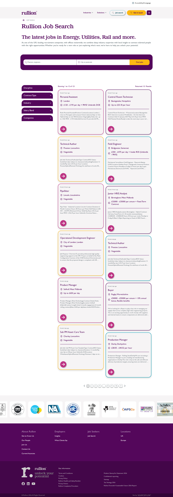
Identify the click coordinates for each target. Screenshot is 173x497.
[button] (125, 386)
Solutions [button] (100, 13)
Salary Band (29, 110)
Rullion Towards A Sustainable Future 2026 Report (120, 485)
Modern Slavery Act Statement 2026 (115, 473)
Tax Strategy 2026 (109, 482)
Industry (27, 103)
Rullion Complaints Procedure (68, 486)
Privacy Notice (63, 483)
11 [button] (121, 386)
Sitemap (106, 479)
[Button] (63, 129)
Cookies (61, 476)
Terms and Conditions (65, 473)
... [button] (103, 386)
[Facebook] (24, 483)
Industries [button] (87, 13)
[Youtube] (34, 483)
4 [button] (99, 386)
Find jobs (139, 62)
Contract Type (30, 95)
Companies (29, 118)
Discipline (28, 88)
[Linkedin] (29, 483)
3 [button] (95, 386)
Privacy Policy (62, 478)
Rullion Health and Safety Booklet (69, 481)
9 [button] (111, 386)
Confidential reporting (111, 476)
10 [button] (116, 386)
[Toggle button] (149, 12)
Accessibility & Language (143, 3)
